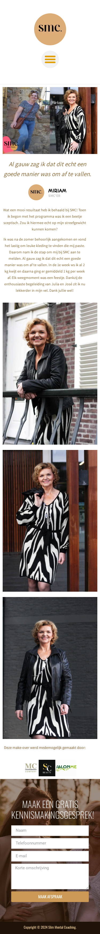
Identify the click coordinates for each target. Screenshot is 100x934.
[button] (50, 59)
